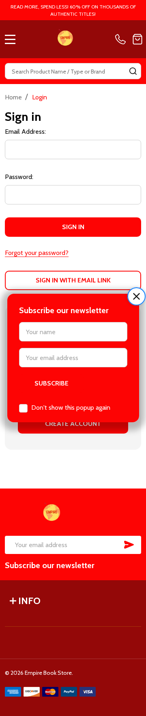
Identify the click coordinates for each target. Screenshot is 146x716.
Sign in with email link (73, 280)
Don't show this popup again (70, 407)
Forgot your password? (37, 253)
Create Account (73, 423)
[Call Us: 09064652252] (122, 39)
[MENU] (10, 39)
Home (13, 97)
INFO (29, 600)
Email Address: (25, 131)
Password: (19, 177)
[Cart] (137, 39)
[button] (136, 296)
